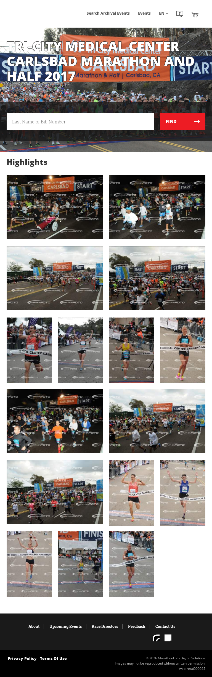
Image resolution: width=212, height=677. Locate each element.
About (33, 626)
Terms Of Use (53, 658)
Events (144, 13)
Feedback (136, 626)
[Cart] (195, 14)
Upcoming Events (65, 626)
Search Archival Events (108, 13)
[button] (179, 14)
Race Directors (105, 626)
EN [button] (162, 13)
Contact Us (165, 626)
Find (171, 121)
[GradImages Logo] (34, 16)
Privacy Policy (22, 658)
